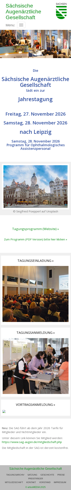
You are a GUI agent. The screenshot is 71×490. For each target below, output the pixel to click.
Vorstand (45, 482)
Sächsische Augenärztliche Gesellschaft (23, 11)
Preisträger (35, 478)
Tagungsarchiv (15, 475)
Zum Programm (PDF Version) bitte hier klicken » (35, 239)
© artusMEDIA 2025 (35, 487)
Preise (61, 475)
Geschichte (47, 475)
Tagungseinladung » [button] (35, 260)
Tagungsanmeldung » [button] (35, 332)
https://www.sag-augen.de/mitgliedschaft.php (32, 442)
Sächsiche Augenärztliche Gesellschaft (35, 468)
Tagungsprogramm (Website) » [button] (35, 229)
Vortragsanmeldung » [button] (35, 404)
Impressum (60, 482)
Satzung (32, 475)
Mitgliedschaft (14, 482)
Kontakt (31, 482)
